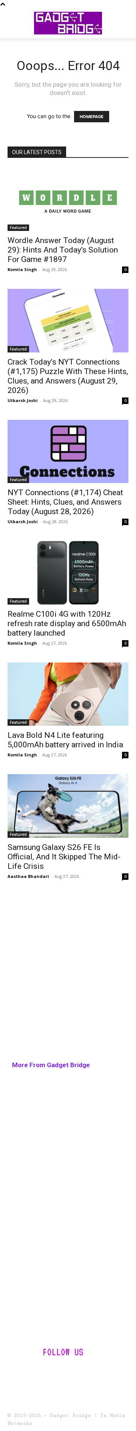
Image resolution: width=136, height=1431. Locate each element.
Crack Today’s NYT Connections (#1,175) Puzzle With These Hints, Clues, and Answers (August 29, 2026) (68, 376)
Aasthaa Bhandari (28, 876)
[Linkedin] (56, 1373)
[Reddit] (75, 1373)
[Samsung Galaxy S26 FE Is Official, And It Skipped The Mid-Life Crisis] (68, 806)
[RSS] (94, 1373)
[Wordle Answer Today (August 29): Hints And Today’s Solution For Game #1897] (68, 199)
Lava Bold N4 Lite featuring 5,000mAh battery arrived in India (65, 740)
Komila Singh (22, 269)
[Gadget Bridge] (68, 23)
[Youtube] (67, 1391)
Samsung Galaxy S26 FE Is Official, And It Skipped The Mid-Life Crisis (64, 857)
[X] (112, 1373)
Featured (18, 227)
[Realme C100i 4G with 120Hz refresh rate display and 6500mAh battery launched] (68, 573)
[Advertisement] (68, 979)
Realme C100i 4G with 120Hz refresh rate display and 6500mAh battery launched (67, 624)
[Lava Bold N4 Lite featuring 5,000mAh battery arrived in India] (68, 694)
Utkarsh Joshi (23, 400)
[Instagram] (38, 1373)
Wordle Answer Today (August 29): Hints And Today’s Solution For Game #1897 (63, 250)
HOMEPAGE (92, 116)
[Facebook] (19, 1373)
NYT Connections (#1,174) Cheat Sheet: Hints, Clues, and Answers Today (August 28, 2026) (65, 502)
